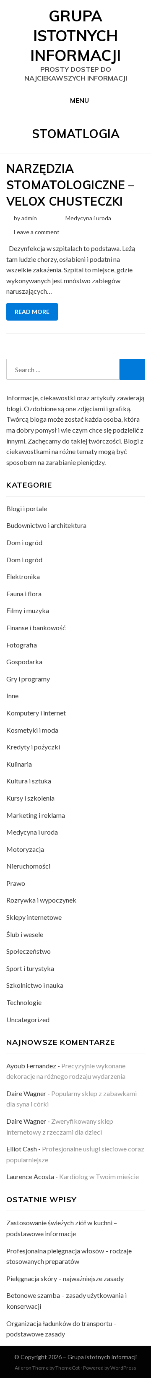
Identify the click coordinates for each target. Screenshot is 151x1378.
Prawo (15, 883)
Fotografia (21, 645)
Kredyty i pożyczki (33, 747)
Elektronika (23, 576)
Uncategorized (27, 1019)
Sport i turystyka (30, 968)
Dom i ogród (24, 542)
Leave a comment (37, 231)
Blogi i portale (26, 508)
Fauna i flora (24, 594)
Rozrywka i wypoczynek (41, 900)
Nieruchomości (28, 866)
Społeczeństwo (28, 951)
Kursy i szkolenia (30, 798)
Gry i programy (28, 679)
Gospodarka (24, 662)
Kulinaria (19, 764)
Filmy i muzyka (27, 610)
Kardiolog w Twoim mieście (99, 1176)
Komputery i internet (36, 713)
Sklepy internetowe (34, 917)
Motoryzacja (25, 849)
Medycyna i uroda (88, 218)
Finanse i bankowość (35, 628)
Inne (12, 695)
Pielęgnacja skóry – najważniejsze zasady (65, 1278)
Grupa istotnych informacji (75, 35)
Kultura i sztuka (28, 781)
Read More (32, 311)
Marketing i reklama (35, 815)
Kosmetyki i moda (32, 730)
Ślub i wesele (24, 934)
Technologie (24, 1002)
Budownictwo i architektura (46, 525)
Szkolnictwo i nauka (34, 985)
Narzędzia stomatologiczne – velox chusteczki (70, 185)
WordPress (123, 1368)
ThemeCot (67, 1368)
